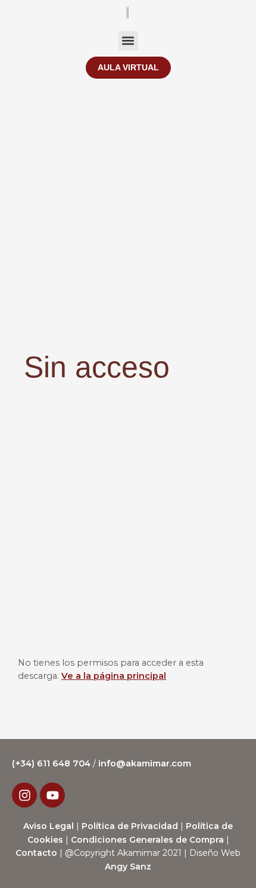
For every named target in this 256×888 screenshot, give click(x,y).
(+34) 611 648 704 (52, 763)
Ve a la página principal (113, 675)
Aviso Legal (48, 826)
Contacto (36, 852)
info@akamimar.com (144, 763)
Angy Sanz (128, 866)
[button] (128, 41)
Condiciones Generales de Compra (147, 839)
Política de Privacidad (130, 826)
